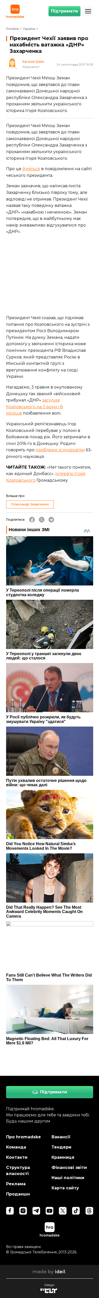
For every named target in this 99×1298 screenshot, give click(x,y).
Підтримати (64, 11)
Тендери (61, 1147)
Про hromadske (23, 1136)
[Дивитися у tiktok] (76, 1211)
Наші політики (68, 1177)
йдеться (31, 168)
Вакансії (61, 1136)
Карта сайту (65, 1187)
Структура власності (18, 1170)
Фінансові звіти (69, 1167)
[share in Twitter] (41, 519)
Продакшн (18, 1194)
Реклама (16, 1183)
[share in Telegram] (51, 519)
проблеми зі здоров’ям (60, 449)
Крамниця (63, 1157)
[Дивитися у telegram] (36, 1211)
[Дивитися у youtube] (49, 1211)
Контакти (16, 1157)
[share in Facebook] (32, 519)
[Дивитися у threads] (89, 1211)
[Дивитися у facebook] (10, 1211)
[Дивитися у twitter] (63, 1211)
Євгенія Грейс (33, 62)
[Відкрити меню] (88, 11)
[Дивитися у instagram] (23, 1211)
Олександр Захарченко (30, 504)
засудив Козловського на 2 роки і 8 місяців (34, 407)
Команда (16, 1147)
